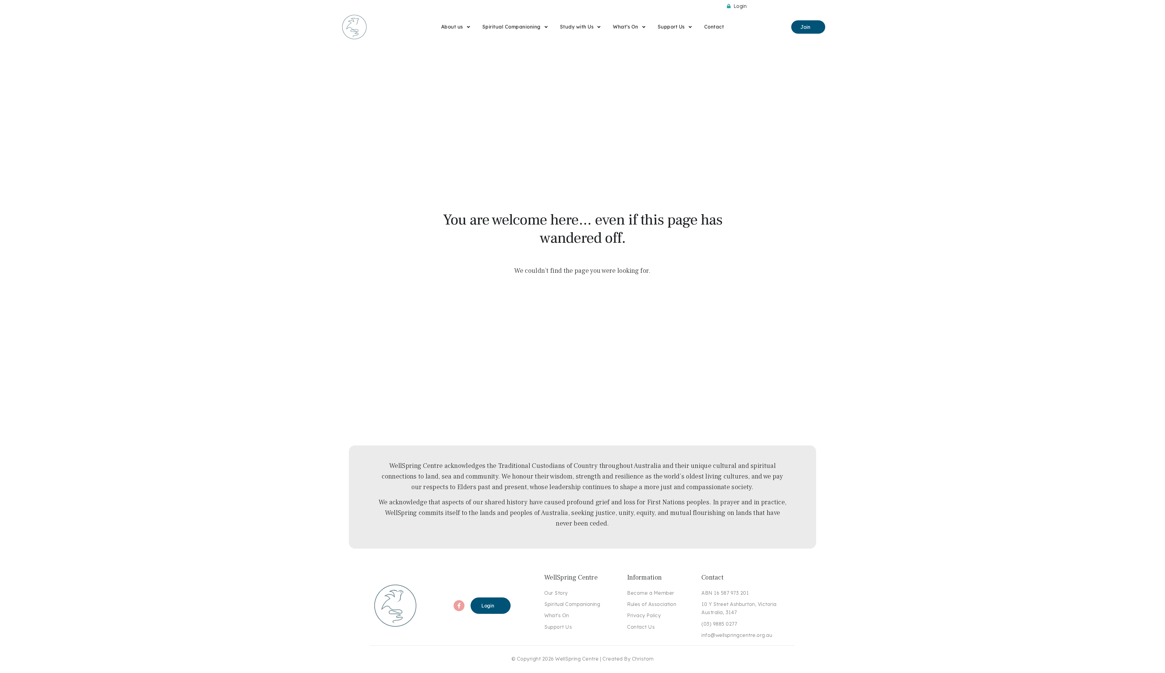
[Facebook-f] (459, 605)
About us (452, 27)
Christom (643, 659)
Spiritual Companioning (511, 27)
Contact (714, 27)
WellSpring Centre (577, 659)
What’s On (625, 27)
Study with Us (577, 27)
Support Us (671, 27)
